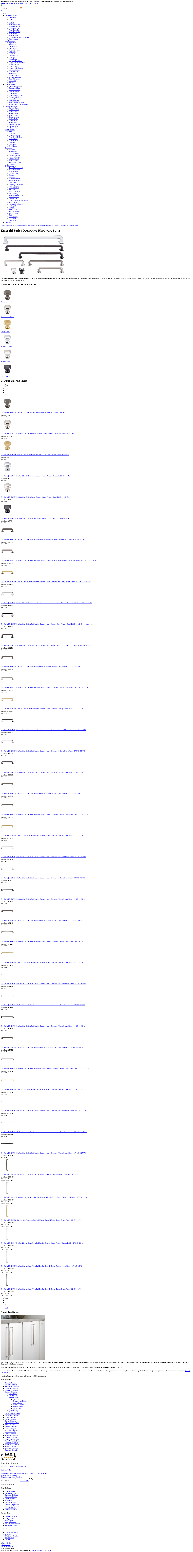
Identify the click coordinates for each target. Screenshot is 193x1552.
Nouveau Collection (11, 1435)
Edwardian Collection (12, 1423)
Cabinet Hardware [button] (10, 15)
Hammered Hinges (15, 180)
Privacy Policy (9, 1538)
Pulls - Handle (13, 35)
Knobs (11, 21)
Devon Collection (10, 1421)
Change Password (10, 1522)
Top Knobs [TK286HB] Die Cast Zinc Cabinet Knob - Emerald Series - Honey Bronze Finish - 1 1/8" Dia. (35, 455)
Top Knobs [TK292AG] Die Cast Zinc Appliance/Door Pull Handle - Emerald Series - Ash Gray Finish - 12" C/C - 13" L (39, 1174)
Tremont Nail (13, 220)
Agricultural (12, 43)
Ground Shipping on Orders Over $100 (16, 3)
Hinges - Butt (13, 66)
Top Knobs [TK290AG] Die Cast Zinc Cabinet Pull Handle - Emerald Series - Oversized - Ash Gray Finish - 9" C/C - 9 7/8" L (41, 920)
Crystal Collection (10, 1417)
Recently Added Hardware (9, 1475)
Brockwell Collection (11, 1390)
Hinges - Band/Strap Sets (17, 62)
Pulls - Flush (13, 33)
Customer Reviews (11, 1509)
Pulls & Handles (14, 75)
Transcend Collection (11, 1450)
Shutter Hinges (13, 113)
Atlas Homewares (14, 169)
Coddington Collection (12, 1415)
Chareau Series (13, 1395)
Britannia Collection (11, 1388)
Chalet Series (13, 1394)
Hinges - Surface (14, 70)
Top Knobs (12, 218)
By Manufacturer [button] (10, 166)
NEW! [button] (7, 14)
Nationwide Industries (16, 204)
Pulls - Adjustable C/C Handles (19, 37)
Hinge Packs (13, 57)
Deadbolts (12, 53)
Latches (11, 23)
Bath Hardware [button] (10, 130)
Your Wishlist (9, 1520)
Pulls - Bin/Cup (14, 28)
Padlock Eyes (13, 73)
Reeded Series (13, 1410)
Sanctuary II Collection (12, 1444)
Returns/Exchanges (11, 1525)
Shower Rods (13, 139)
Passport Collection (11, 1437)
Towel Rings (13, 144)
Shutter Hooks (13, 115)
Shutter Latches (14, 117)
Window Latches (14, 124)
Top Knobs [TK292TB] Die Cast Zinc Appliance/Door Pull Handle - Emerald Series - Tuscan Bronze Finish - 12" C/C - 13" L (41, 1289)
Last (6, 394)
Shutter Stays (13, 122)
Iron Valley (12, 189)
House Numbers (14, 159)
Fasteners (12, 150)
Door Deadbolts (14, 91)
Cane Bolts (12, 48)
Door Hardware (10, 1491)
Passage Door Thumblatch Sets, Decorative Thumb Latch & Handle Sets (24, 1473)
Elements (12, 177)
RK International (14, 211)
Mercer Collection (10, 1432)
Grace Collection (10, 1428)
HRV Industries (14, 188)
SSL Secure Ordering (11, 1536)
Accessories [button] (8, 148)
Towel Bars (12, 142)
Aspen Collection (10, 1383)
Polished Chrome (6, 346)
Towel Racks (13, 146)
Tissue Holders (13, 140)
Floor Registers (13, 153)
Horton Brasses (14, 186)
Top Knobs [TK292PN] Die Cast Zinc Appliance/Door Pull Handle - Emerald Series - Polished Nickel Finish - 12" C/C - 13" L (41, 1266)
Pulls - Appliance (14, 24)
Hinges (11, 19)
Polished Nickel (6, 361)
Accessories (8, 1500)
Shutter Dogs (13, 111)
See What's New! (10, 1508)
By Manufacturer (10, 1502)
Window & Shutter (11, 1497)
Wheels (11, 82)
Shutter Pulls (13, 121)
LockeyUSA (13, 198)
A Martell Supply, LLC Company (41, 1550)
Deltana (11, 175)
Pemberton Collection (12, 1439)
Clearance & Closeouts (12, 1504)
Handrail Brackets (14, 155)
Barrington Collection (12, 1386)
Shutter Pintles (13, 119)
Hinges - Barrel (14, 64)
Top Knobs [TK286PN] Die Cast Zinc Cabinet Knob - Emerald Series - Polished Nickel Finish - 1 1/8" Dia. (35, 497)
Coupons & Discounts (12, 1506)
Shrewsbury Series (15, 1412)
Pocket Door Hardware (16, 102)
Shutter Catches (14, 110)
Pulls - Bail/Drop (14, 26)
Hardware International (16, 184)
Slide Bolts (12, 81)
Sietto (10, 215)
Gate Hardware (10, 1499)
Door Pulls (12, 99)
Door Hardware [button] (10, 84)
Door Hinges (13, 93)
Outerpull (12, 208)
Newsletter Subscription (12, 1523)
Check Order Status (11, 1516)
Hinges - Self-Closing (16, 68)
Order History (9, 1518)
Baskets (11, 131)
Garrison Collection (11, 1426)
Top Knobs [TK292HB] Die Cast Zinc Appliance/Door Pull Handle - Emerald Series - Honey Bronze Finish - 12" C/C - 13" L (41, 1220)
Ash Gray (4, 302)
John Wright (13, 193)
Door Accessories (14, 90)
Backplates (12, 17)
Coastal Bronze (14, 173)
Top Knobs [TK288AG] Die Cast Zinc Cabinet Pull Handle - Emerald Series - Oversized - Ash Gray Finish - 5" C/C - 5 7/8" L (41, 666)
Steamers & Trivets (15, 162)
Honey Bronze (5, 332)
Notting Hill (12, 206)
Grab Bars (12, 133)
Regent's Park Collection (13, 1441)
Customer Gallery (6, 1470)
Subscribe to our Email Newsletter (12, 1477)
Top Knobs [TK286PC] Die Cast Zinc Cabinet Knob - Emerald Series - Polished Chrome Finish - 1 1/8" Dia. (35, 476)
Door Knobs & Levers (16, 95)
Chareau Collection (11, 1392)
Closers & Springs (14, 50)
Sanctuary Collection (11, 1443)
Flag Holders (13, 151)
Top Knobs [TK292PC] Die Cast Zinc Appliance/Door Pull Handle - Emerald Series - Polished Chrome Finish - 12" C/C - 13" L (42, 1243)
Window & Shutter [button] (11, 106)
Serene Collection (10, 1446)
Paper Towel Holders (15, 137)
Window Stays (13, 128)
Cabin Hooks (13, 46)
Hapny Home (13, 182)
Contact (7, 1539)
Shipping (8, 1534)
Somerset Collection (11, 1448)
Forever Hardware (15, 179)
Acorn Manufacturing (16, 168)
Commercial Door (14, 88)
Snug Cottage (13, 217)
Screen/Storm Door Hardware (18, 104)
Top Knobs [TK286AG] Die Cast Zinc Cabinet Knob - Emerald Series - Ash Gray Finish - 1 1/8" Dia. (33, 412)
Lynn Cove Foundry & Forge (18, 200)
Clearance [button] (8, 222)
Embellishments (14, 101)
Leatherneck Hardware (16, 195)
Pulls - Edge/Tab (14, 30)
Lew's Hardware (14, 197)
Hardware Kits (13, 55)
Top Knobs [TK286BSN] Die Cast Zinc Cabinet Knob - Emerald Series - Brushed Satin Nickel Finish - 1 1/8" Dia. (37, 433)
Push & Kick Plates (15, 97)
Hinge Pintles (13, 59)
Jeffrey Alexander (14, 191)
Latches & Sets (13, 72)
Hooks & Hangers (14, 135)
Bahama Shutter (14, 108)
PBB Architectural (15, 209)
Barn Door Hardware (15, 86)
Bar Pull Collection (11, 1385)
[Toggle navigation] (1, 6)
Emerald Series (13, 1397)
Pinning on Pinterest (11, 1532)
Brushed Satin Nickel (7, 317)
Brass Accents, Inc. (15, 171)
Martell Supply (13, 202)
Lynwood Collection (11, 1430)
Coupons (35, 3)
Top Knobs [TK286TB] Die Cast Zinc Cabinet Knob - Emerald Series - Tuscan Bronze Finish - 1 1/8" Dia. (35, 518)
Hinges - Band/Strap (15, 61)
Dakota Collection (10, 1419)
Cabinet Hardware (10, 1493)
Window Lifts (13, 126)
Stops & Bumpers (14, 79)
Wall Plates (12, 164)
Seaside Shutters (14, 213)
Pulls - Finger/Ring (15, 32)
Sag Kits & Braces (15, 77)
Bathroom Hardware (11, 1495)
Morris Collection (10, 1434)
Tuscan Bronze (5, 376)
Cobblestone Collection (12, 1414)
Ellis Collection (10, 1424)
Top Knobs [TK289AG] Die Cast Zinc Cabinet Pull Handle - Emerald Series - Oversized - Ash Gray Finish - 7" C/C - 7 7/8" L (41, 793)
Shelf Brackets (13, 160)
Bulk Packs (12, 44)
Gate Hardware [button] (10, 41)
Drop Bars (12, 52)
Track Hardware (14, 39)
